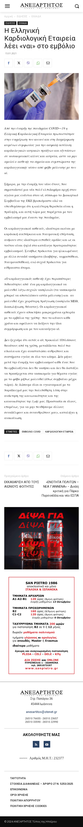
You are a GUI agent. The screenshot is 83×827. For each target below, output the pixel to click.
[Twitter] (18, 63)
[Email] (47, 63)
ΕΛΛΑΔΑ (36, 16)
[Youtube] (47, 744)
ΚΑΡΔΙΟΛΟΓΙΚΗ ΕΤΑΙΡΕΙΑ (59, 431)
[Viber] (28, 63)
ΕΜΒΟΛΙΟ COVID (31, 431)
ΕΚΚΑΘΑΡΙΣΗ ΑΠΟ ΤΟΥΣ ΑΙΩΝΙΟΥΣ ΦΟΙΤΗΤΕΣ (21, 484)
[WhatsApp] (38, 63)
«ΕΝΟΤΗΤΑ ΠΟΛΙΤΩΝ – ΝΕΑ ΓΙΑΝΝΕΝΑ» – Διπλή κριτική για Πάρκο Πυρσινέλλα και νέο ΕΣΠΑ (60, 488)
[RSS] (36, 744)
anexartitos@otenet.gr (41, 712)
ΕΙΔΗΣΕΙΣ (22, 16)
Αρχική (8, 16)
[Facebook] (8, 63)
